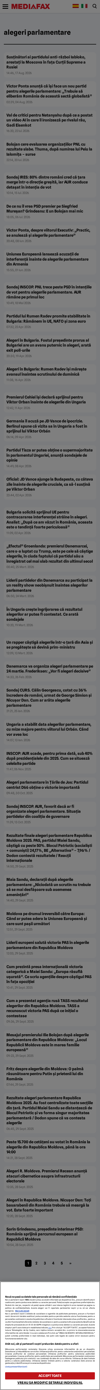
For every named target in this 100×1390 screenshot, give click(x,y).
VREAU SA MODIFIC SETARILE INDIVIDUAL (50, 1383)
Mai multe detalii (22, 1311)
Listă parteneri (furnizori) (16, 1367)
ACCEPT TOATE (50, 1376)
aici (50, 1327)
